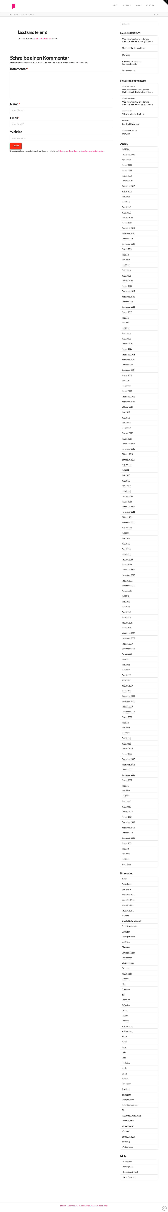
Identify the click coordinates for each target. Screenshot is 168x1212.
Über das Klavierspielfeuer (133, 48)
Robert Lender (128, 86)
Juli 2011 (125, 533)
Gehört (125, 1010)
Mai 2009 (126, 670)
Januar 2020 (127, 165)
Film (123, 984)
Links (124, 1052)
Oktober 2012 (127, 454)
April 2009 (126, 675)
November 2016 (128, 233)
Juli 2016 (125, 254)
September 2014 (128, 370)
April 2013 (126, 422)
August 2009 (127, 654)
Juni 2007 (126, 790)
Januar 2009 (127, 691)
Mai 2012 (126, 480)
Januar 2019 (127, 170)
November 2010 (128, 575)
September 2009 (128, 648)
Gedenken (126, 999)
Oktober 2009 (127, 643)
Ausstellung (126, 884)
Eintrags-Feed (129, 1167)
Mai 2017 (126, 202)
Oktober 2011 (127, 517)
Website (16, 132)
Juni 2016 (126, 259)
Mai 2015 (126, 328)
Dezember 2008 (128, 696)
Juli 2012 (125, 470)
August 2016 (127, 249)
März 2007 (126, 806)
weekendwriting (128, 1136)
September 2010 (128, 585)
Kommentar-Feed (130, 1172)
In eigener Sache (129, 70)
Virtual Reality (128, 1126)
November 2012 (128, 449)
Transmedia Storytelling (131, 1115)
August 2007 (127, 780)
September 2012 (128, 459)
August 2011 (127, 528)
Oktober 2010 (127, 580)
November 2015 (128, 296)
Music (124, 1068)
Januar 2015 (127, 349)
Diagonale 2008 (128, 952)
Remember (126, 1084)
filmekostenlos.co (129, 130)
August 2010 (127, 591)
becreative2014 (128, 894)
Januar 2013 (127, 438)
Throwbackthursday (130, 1105)
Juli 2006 (125, 848)
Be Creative (126, 889)
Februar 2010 (127, 622)
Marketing (126, 1063)
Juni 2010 (126, 601)
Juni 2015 (126, 323)
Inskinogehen (127, 1031)
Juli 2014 (125, 380)
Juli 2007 (125, 785)
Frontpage (126, 989)
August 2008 (127, 717)
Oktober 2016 (127, 238)
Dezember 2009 (128, 633)
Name (15, 104)
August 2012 (127, 465)
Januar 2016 (127, 286)
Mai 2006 (126, 859)
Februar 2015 (127, 344)
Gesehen (125, 1021)
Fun (123, 994)
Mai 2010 (126, 606)
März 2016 (126, 275)
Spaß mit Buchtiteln (130, 124)
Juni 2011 (126, 538)
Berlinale (125, 915)
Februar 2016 (127, 280)
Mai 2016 (126, 265)
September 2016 (128, 244)
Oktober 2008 (127, 706)
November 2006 (128, 827)
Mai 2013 (126, 417)
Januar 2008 (127, 754)
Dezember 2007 (128, 759)
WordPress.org (129, 1177)
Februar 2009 (127, 685)
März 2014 (126, 386)
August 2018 (127, 175)
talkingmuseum (128, 1099)
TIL (123, 1110)
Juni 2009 (126, 664)
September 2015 (128, 307)
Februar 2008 (127, 748)
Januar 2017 (127, 223)
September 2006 (128, 838)
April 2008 (126, 738)
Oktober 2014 (127, 365)
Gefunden (126, 1005)
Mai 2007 (126, 796)
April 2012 (126, 485)
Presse (63, 1206)
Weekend (125, 1131)
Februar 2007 (127, 811)
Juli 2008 (125, 722)
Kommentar (19, 69)
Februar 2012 (127, 496)
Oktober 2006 (127, 833)
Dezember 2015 (128, 291)
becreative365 (127, 905)
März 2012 (126, 491)
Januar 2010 (127, 627)
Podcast (125, 1078)
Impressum (73, 1206)
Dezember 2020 (128, 154)
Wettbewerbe (127, 1147)
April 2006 (126, 864)
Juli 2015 (125, 317)
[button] (165, 2)
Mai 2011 (126, 543)
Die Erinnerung (128, 963)
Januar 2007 (127, 817)
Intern (124, 1036)
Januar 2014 (127, 391)
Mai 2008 (126, 733)
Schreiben (126, 1089)
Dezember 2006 (128, 822)
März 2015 (126, 338)
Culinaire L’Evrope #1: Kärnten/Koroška (131, 62)
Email (15, 118)
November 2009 (128, 638)
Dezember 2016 (128, 228)
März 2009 (126, 680)
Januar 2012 (127, 501)
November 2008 (128, 701)
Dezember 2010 (128, 570)
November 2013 (128, 401)
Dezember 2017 (128, 186)
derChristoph (128, 98)
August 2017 (127, 191)
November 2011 (128, 512)
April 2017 (126, 207)
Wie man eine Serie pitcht (133, 114)
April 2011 (126, 549)
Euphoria (125, 979)
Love (124, 1057)
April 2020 (126, 160)
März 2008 (126, 743)
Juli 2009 (125, 659)
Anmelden (127, 1161)
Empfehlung (127, 973)
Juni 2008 (126, 727)
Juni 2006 (126, 853)
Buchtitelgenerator (129, 926)
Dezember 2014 (128, 354)
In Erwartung (127, 1026)
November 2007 (128, 764)
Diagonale (126, 947)
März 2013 (126, 428)
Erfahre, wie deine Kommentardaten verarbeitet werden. (81, 151)
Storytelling (126, 1094)
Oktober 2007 (127, 769)
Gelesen (125, 1015)
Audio (124, 879)
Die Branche (127, 957)
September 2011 (128, 522)
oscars (124, 1073)
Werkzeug (126, 1141)
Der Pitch (126, 942)
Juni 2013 (126, 412)
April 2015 (126, 333)
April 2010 (126, 612)
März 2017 (126, 212)
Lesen (124, 1047)
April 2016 (126, 270)
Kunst (124, 1042)
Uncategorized (128, 1121)
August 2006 (127, 843)
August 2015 (127, 312)
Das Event (126, 931)
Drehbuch (126, 968)
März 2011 (126, 554)
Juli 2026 (125, 149)
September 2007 (128, 775)
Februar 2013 (127, 433)
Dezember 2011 (128, 507)
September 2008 (128, 712)
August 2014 (127, 375)
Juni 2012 (126, 475)
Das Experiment (128, 936)
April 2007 (126, 801)
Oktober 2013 (127, 407)
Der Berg (126, 55)
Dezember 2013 (128, 396)
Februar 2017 (127, 217)
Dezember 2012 (128, 443)
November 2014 (128, 359)
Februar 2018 (127, 180)
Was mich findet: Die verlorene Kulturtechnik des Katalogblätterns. (137, 40)
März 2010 (126, 617)
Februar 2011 (127, 559)
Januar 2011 (127, 564)
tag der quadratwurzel (42, 38)
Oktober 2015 (127, 302)
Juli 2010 (125, 596)
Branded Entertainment (131, 921)
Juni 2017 (126, 196)
